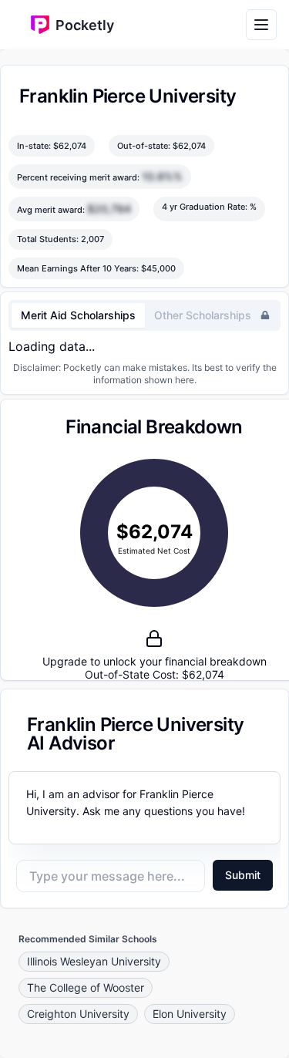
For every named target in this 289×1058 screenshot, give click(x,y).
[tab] (78, 315)
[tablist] (144, 315)
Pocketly (84, 25)
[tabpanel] (144, 346)
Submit (242, 874)
